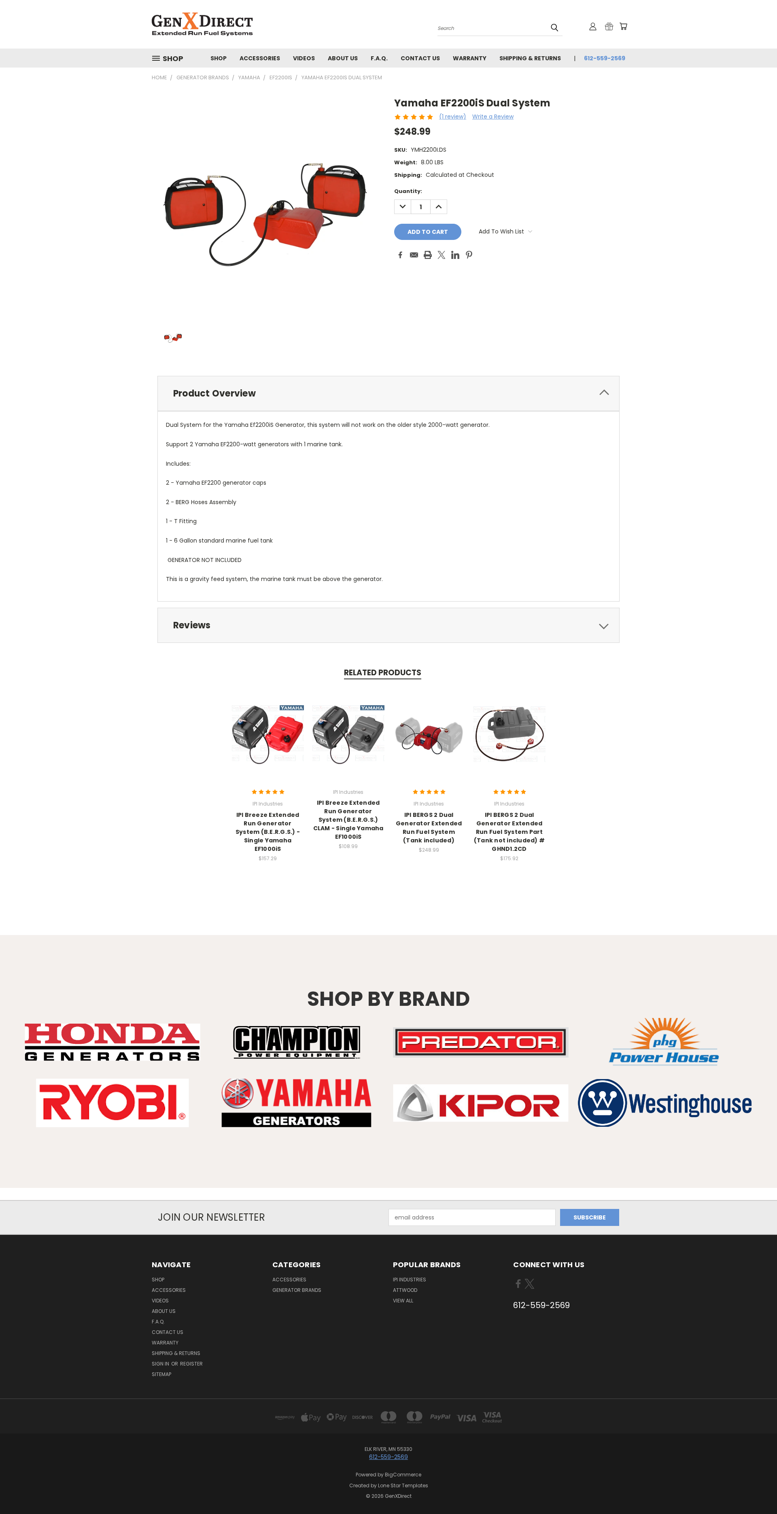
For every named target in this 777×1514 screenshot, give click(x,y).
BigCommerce (403, 1474)
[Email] (414, 255)
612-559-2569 (604, 58)
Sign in (161, 1363)
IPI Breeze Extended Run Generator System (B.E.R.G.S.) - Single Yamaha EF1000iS (268, 832)
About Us (343, 58)
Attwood (405, 1290)
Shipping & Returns (530, 58)
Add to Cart (268, 741)
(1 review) (452, 116)
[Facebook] (400, 255)
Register (191, 1363)
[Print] (428, 255)
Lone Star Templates (403, 1485)
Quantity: (408, 191)
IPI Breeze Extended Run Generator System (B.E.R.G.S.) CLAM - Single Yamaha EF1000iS (348, 820)
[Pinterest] (469, 255)
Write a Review (493, 116)
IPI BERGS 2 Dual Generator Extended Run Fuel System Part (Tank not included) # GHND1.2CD (509, 832)
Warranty (469, 58)
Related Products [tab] (382, 672)
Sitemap (161, 1374)
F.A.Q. (379, 58)
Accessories (260, 58)
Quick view (268, 726)
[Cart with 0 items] (623, 26)
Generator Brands (296, 1290)
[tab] (388, 393)
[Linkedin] (455, 255)
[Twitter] (441, 255)
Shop (218, 58)
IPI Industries (409, 1279)
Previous (756, 1489)
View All (403, 1300)
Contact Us (420, 58)
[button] (112, 1042)
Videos (304, 58)
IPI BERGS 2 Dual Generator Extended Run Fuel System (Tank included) (429, 827)
